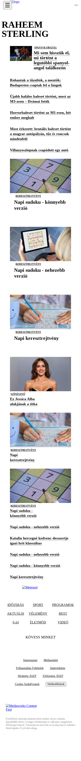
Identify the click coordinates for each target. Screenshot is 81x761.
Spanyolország (45, 47)
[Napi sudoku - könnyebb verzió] (40, 214)
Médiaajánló (51, 660)
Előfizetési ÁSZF (53, 676)
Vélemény (38, 613)
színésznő (18, 394)
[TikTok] (40, 646)
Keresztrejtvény (28, 196)
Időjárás (15, 605)
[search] (76, 5)
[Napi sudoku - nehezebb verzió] (40, 282)
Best (63, 613)
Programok (63, 605)
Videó (63, 622)
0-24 (16, 622)
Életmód (38, 622)
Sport (38, 605)
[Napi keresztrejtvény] (36, 344)
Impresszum (30, 660)
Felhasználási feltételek (30, 668)
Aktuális (15, 613)
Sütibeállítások (56, 684)
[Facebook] (32, 646)
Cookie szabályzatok (27, 684)
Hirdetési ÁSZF (27, 676)
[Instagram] (48, 646)
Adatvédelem (57, 668)
